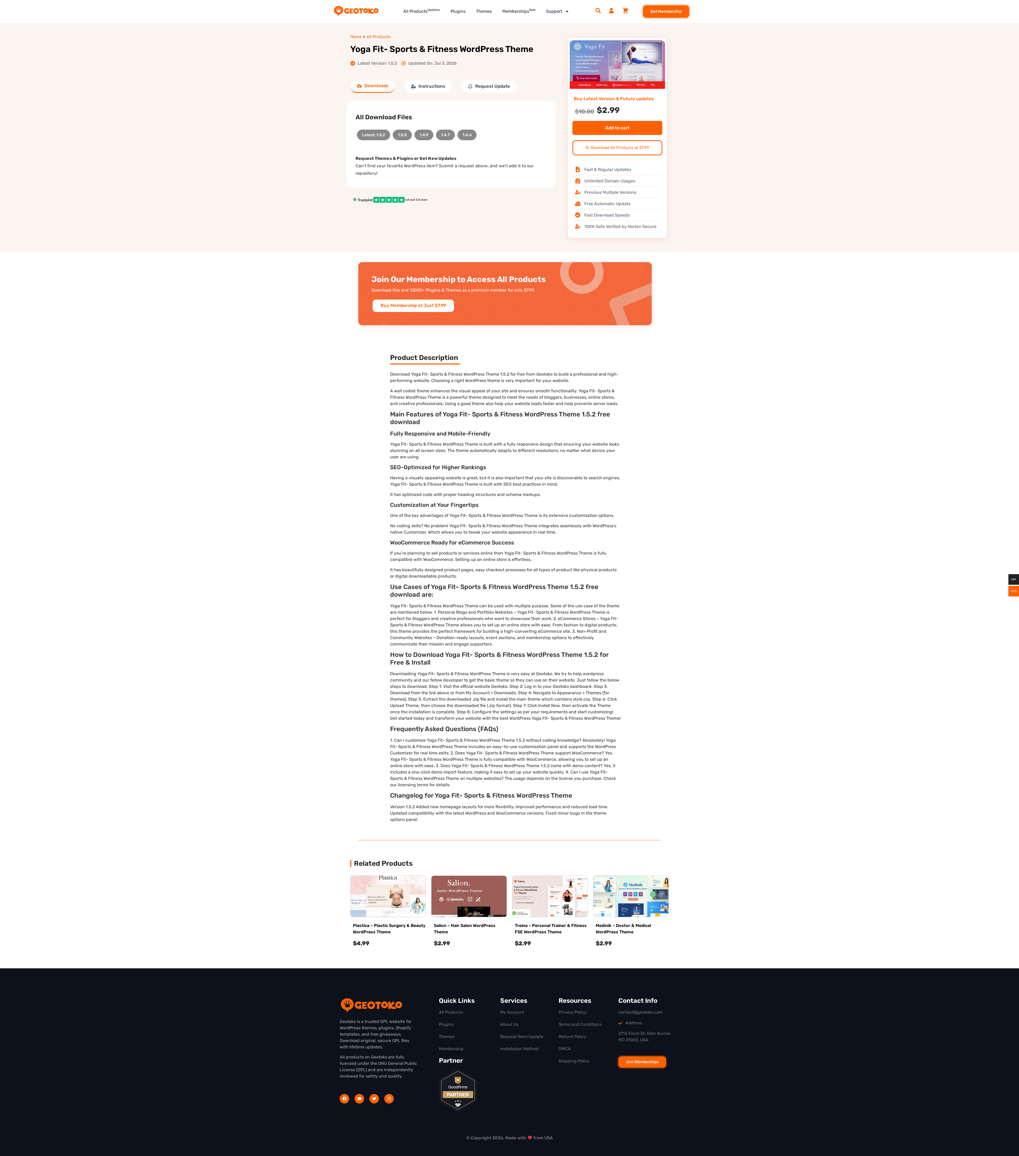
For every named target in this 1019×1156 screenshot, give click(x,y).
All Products (421, 11)
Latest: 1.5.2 (373, 133)
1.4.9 (423, 133)
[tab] (372, 86)
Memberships (519, 11)
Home (356, 36)
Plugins (458, 11)
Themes (484, 11)
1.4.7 (445, 133)
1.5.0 (402, 133)
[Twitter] (374, 1099)
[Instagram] (389, 1099)
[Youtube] (359, 1099)
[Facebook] (344, 1099)
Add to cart (617, 127)
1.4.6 (467, 133)
